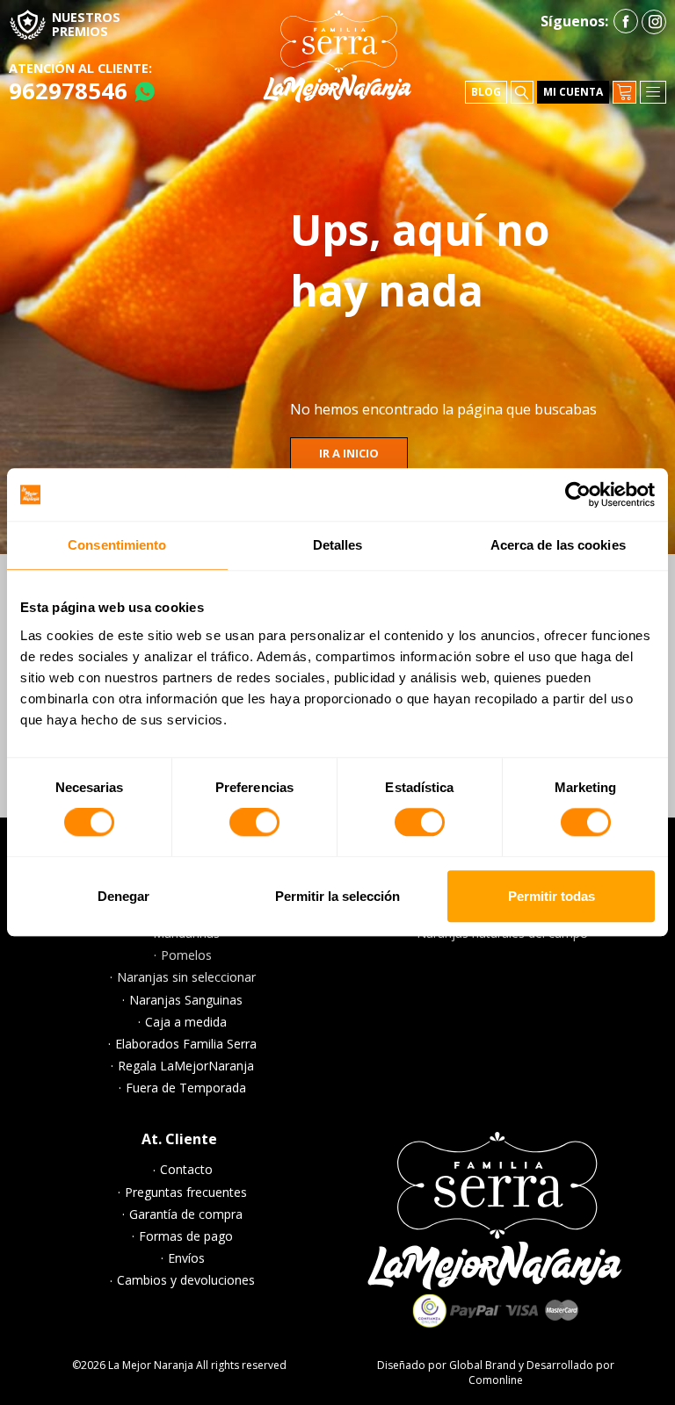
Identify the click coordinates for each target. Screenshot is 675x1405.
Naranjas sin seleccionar (186, 977)
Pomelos (186, 955)
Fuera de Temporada (186, 1088)
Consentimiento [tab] (117, 544)
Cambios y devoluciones (186, 1280)
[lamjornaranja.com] (337, 56)
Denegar (123, 896)
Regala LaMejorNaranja (186, 1066)
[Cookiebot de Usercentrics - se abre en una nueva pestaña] (578, 494)
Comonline (495, 1380)
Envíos (186, 1258)
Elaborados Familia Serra (186, 1044)
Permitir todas (551, 896)
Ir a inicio (349, 453)
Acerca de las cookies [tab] (558, 544)
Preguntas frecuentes (186, 1192)
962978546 (68, 91)
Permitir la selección (337, 896)
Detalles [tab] (338, 544)
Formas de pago (186, 1236)
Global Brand (482, 1365)
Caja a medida (186, 1022)
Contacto (186, 1170)
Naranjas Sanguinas (186, 1000)
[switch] (254, 825)
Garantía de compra (186, 1214)
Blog (486, 91)
